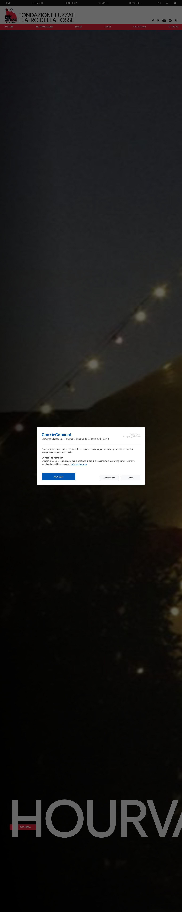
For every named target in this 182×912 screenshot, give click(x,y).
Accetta (58, 476)
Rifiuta (130, 478)
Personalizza (109, 478)
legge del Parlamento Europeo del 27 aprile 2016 (78, 438)
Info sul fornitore (79, 464)
